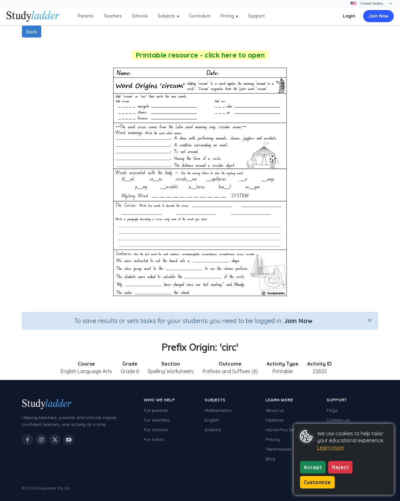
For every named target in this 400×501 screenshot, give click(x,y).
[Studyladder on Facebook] (27, 439)
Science (213, 430)
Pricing (229, 16)
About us (275, 410)
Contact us (338, 420)
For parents (156, 410)
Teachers (112, 16)
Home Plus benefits (286, 430)
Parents (85, 16)
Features (275, 420)
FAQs (332, 410)
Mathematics (218, 410)
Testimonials (278, 449)
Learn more (330, 447)
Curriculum (200, 16)
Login (349, 16)
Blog (270, 459)
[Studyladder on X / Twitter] (55, 439)
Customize (317, 482)
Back (31, 31)
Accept (313, 467)
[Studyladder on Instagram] (41, 439)
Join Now (378, 16)
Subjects (168, 16)
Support (256, 16)
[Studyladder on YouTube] (68, 439)
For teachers (157, 420)
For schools (156, 430)
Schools (140, 16)
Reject (340, 467)
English (212, 420)
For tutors (154, 439)
